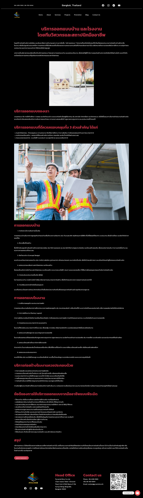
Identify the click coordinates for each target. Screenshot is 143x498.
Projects (67, 15)
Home (41, 15)
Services (58, 15)
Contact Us (96, 15)
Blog (87, 15)
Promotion (78, 15)
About (49, 15)
